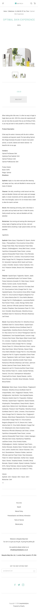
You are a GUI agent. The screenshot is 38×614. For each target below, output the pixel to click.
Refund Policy (19, 511)
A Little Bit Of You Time (22, 11)
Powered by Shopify (18, 606)
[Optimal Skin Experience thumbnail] (15, 75)
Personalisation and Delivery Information (19, 516)
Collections (11, 11)
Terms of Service (19, 520)
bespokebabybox (24, 603)
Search (19, 507)
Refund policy (19, 524)
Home (5, 11)
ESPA (19, 25)
